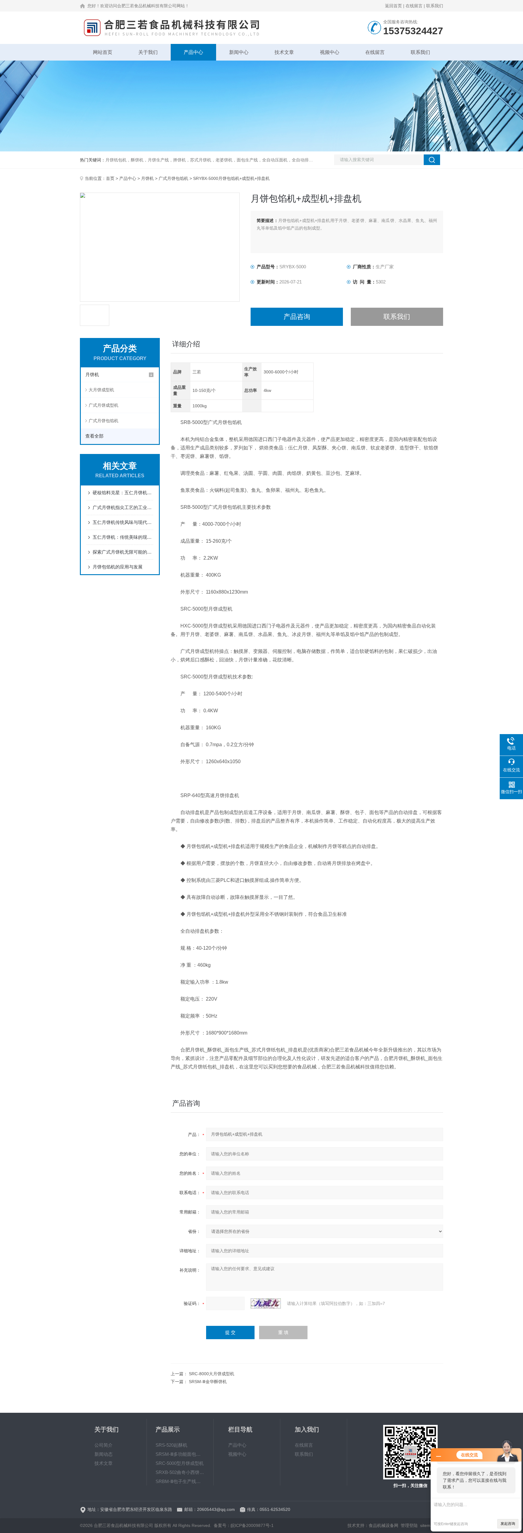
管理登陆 (409, 1525)
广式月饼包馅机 (173, 178)
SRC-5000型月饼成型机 (180, 1463)
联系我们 (434, 5)
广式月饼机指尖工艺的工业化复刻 (123, 507)
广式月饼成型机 (103, 405)
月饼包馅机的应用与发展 (118, 566)
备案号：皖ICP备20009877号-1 (244, 1525)
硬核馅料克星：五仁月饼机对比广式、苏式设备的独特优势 (123, 492)
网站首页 (102, 52)
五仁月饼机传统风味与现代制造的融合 (123, 522)
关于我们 (148, 52)
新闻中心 (238, 52)
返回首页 (393, 5)
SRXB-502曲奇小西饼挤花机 (180, 1472)
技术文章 (284, 52)
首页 (110, 178)
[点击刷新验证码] (266, 1303)
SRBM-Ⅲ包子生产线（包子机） (180, 1481)
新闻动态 (103, 1454)
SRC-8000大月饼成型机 (211, 1373)
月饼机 (147, 178)
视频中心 (329, 52)
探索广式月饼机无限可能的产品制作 (123, 552)
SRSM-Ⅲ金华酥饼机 (208, 1381)
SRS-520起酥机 (171, 1445)
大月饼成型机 (101, 389)
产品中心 (193, 52)
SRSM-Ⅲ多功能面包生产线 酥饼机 (180, 1454)
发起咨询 (508, 1523)
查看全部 (94, 436)
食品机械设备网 (383, 1525)
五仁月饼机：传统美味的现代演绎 (123, 537)
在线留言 (414, 5)
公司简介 (103, 1445)
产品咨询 (297, 316)
